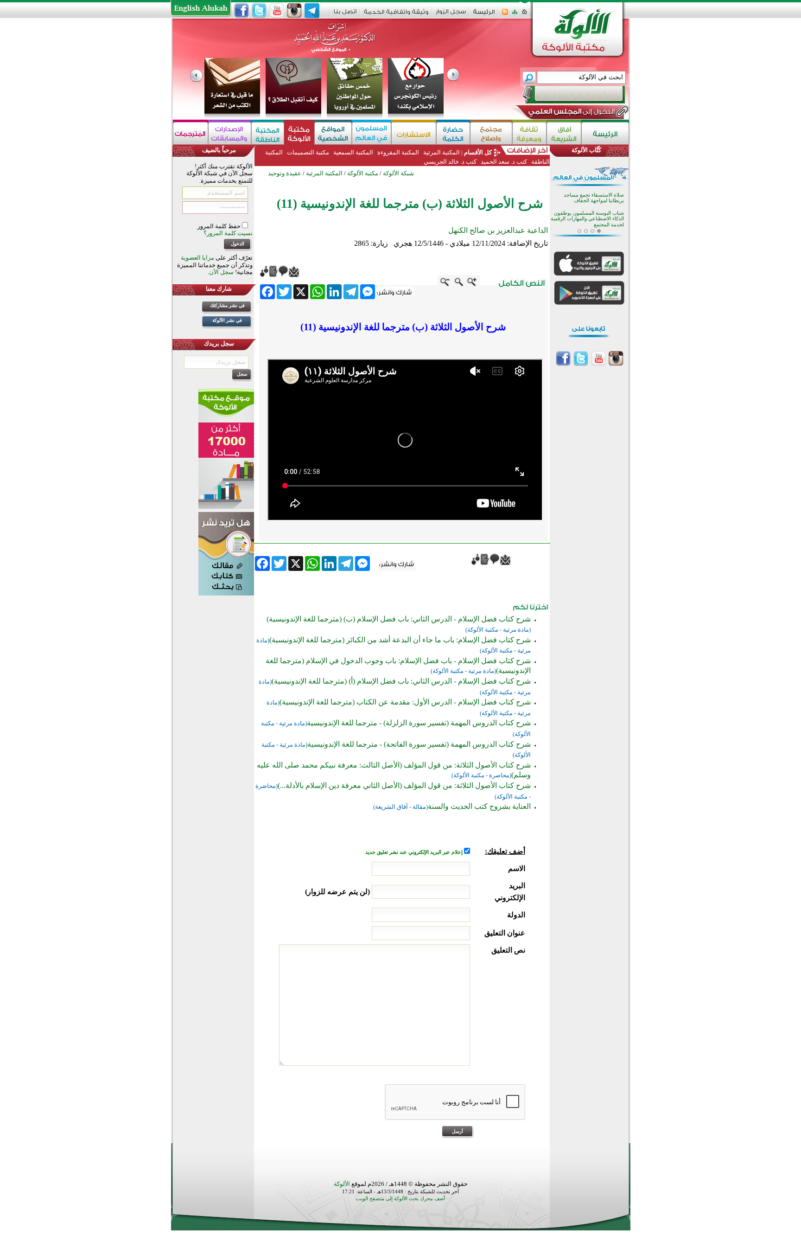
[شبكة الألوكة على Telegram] (312, 10)
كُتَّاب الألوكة (586, 150)
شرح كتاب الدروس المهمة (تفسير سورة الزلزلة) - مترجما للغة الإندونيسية (419, 723)
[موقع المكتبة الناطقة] (267, 133)
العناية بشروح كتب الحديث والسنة (479, 806)
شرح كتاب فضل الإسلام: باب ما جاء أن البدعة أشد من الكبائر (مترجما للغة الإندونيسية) (400, 640)
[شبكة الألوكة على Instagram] (294, 10)
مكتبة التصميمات (308, 152)
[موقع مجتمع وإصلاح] (491, 133)
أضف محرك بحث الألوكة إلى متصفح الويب (400, 1198)
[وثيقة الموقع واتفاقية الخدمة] (396, 15)
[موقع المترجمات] (190, 133)
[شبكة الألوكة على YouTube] (276, 10)
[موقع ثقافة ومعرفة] (529, 133)
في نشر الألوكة (227, 320)
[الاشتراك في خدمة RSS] (505, 14)
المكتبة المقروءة (398, 152)
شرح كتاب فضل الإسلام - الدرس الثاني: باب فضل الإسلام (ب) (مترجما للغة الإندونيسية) (399, 619)
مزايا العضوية (197, 257)
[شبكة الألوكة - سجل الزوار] (451, 14)
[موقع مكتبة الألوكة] (299, 133)
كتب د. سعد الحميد (503, 161)
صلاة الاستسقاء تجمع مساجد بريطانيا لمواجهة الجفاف (594, 197)
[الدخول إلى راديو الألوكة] (566, 94)
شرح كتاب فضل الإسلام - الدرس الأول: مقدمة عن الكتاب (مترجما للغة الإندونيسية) (405, 702)
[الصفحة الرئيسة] (524, 14)
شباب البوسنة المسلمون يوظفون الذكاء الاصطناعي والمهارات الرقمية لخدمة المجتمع (587, 218)
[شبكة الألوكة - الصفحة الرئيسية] (483, 15)
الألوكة (342, 1183)
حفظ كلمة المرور (219, 226)
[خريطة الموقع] (515, 14)
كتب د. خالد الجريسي (450, 161)
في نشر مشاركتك (227, 305)
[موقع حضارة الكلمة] (453, 133)
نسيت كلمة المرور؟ (228, 233)
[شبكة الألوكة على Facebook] (241, 10)
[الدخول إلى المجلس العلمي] (571, 113)
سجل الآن (221, 272)
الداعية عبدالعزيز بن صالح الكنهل (498, 230)
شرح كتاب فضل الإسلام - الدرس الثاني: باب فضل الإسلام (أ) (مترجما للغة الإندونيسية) (401, 681)
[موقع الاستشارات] (413, 133)
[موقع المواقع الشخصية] (333, 133)
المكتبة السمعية (353, 152)
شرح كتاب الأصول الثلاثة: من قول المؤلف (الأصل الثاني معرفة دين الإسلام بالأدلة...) (404, 785)
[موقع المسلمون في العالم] (371, 133)
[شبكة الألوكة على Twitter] (259, 10)
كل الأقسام (478, 152)
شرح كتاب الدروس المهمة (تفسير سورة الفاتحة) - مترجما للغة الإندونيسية (419, 744)
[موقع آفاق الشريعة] (564, 133)
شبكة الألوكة (398, 173)
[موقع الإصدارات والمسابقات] (229, 133)
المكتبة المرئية (441, 152)
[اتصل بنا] (345, 14)
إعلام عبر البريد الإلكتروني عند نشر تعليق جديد (414, 852)
